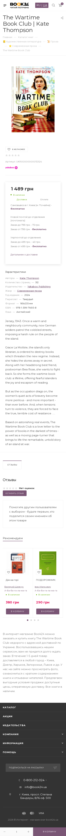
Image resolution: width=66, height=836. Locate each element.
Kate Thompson (29, 278)
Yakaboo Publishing (39, 286)
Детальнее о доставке (24, 254)
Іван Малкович (43, 586)
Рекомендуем (13, 538)
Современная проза (29, 290)
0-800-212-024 (33, 780)
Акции (7, 716)
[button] (27, 620)
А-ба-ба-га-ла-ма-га (15, 590)
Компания (10, 734)
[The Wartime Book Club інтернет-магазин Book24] (32, 99)
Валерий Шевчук (14, 586)
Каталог (9, 707)
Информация (13, 743)
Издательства (14, 725)
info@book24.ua (36, 787)
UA (45, 5)
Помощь (9, 752)
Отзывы (12, 465)
